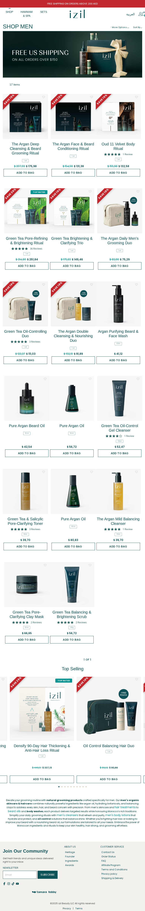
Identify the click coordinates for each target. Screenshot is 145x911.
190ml (25, 534)
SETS (43, 11)
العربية (130, 14)
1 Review (128, 154)
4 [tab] (68, 786)
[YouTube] (17, 883)
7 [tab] (77, 786)
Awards (69, 865)
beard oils (14, 811)
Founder (70, 856)
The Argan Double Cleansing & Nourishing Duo (73, 336)
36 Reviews (36, 248)
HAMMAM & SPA (27, 13)
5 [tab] (71, 786)
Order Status (108, 856)
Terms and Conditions (114, 869)
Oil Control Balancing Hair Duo (108, 746)
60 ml (27, 627)
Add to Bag (25, 173)
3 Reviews (34, 341)
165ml (118, 344)
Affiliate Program (110, 865)
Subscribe (48, 875)
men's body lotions (117, 815)
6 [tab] (74, 786)
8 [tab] (80, 786)
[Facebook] (5, 883)
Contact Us (107, 852)
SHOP (9, 11)
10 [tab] (86, 786)
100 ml (73, 527)
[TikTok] (14, 883)
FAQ (103, 860)
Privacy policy (109, 873)
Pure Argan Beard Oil (27, 426)
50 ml (27, 433)
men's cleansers (67, 815)
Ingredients (71, 860)
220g (71, 627)
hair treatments (125, 807)
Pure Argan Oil (71, 426)
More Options (119, 27)
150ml (120, 441)
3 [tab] (65, 786)
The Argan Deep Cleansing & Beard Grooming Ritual (25, 148)
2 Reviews (36, 622)
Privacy (67, 908)
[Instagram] (9, 883)
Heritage (70, 852)
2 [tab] (61, 786)
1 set (25, 161)
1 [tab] (58, 786)
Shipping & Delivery (112, 878)
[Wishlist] (43, 96)
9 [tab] (83, 786)
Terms (79, 908)
